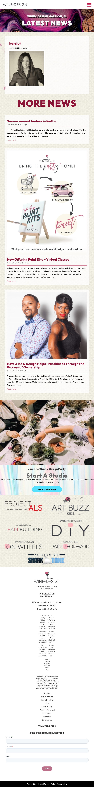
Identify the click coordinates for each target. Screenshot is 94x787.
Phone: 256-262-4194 (47, 609)
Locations (47, 713)
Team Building (47, 700)
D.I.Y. (47, 703)
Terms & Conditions (35, 784)
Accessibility (62, 784)
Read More (11, 140)
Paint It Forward (47, 710)
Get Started (47, 489)
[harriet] (26, 85)
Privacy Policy (50, 784)
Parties (47, 693)
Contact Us (47, 720)
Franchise (47, 716)
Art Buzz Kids (47, 696)
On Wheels (47, 706)
